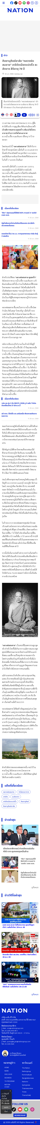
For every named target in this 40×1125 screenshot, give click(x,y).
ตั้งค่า (6, 1111)
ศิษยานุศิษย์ (25, 801)
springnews (26, 1085)
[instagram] (32, 1111)
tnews (24, 1092)
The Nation (26, 1068)
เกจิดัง (5, 797)
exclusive (8, 1074)
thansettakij (26, 1095)
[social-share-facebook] (11, 2)
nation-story (7, 1085)
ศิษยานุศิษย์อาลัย (9, 806)
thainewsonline (27, 1088)
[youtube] (20, 1111)
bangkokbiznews (28, 1078)
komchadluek (27, 1075)
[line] (26, 1111)
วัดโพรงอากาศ (24, 792)
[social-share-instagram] (28, 2)
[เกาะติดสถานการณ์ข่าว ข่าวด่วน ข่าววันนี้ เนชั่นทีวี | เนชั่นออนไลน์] (20, 10)
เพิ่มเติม (6, 1103)
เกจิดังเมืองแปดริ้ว (10, 801)
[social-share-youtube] (20, 2)
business (8, 1078)
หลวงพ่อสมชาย (8, 792)
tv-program (9, 1081)
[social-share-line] (24, 2)
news (7, 1071)
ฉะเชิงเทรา (15, 797)
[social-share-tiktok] (15, 2)
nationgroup (26, 1071)
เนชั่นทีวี (13, 1122)
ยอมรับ (6, 1107)
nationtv (25, 1081)
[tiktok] (14, 1111)
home (7, 1067)
